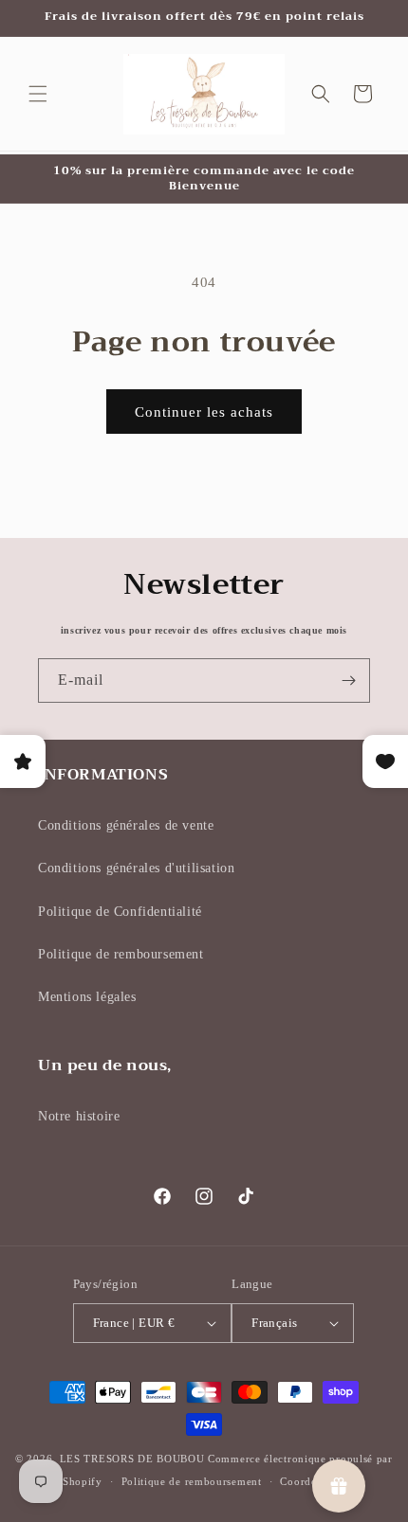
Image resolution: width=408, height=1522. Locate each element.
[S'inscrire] (348, 680)
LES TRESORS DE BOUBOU (134, 1458)
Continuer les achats (204, 412)
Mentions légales (87, 997)
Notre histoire (79, 1116)
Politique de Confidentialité (120, 911)
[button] (38, 94)
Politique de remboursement (121, 954)
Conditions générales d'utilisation (136, 868)
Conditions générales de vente (125, 825)
